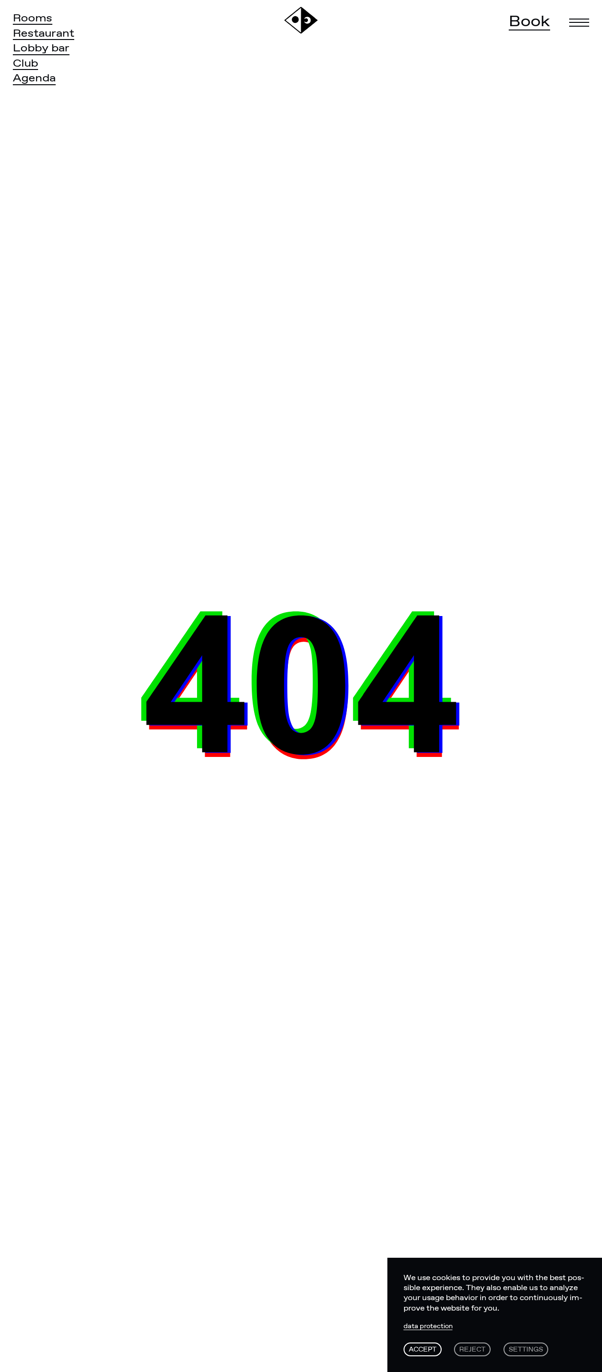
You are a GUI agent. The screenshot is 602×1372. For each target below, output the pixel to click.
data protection (428, 1326)
